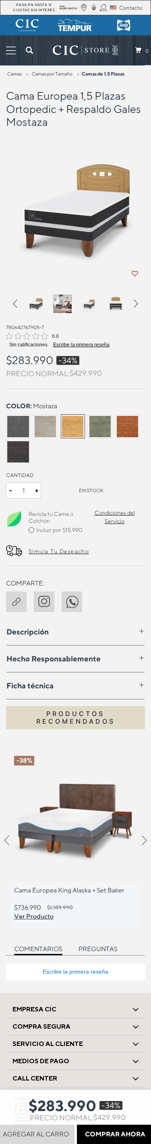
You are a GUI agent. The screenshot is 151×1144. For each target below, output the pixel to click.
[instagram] (48, 601)
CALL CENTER (34, 1078)
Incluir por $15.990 (59, 530)
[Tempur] (76, 25)
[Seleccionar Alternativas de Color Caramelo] (127, 426)
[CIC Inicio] (81, 50)
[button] (18, 305)
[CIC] (27, 25)
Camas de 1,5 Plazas (103, 74)
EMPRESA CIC (34, 1009)
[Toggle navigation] (11, 50)
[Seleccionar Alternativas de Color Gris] (18, 426)
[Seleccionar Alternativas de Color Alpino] (45, 426)
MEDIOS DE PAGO (40, 1061)
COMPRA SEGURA (41, 1026)
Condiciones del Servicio (115, 517)
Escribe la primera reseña (81, 345)
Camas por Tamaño (52, 74)
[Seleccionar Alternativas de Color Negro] (18, 452)
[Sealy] (123, 25)
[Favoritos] (134, 273)
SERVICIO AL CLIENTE (47, 1044)
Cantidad (20, 475)
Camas (14, 74)
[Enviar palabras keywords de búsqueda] (29, 50)
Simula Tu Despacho (59, 551)
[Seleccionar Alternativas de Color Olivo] (100, 426)
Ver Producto (34, 916)
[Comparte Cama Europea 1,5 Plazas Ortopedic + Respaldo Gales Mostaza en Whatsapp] (75, 601)
